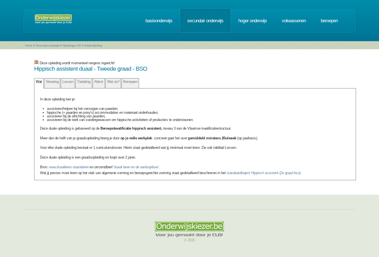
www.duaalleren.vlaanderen (69, 167)
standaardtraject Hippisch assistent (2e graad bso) (263, 173)
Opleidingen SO (71, 45)
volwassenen (294, 20)
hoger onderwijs (252, 20)
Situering (52, 82)
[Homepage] (53, 21)
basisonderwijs (158, 20)
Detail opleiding (93, 45)
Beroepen (130, 82)
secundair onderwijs (205, 20)
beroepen (329, 20)
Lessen (67, 82)
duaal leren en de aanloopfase (136, 167)
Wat (39, 82)
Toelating (83, 82)
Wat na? (113, 82)
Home (28, 45)
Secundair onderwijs (47, 45)
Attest (98, 82)
